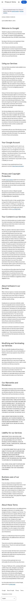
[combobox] (8, 598)
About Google (10, 590)
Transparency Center (7, 594)
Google (4, 590)
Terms (21, 590)
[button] (2, 2)
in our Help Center (16, 209)
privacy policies (9, 179)
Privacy (17, 590)
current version (15, 11)
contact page (12, 584)
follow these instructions (18, 166)
